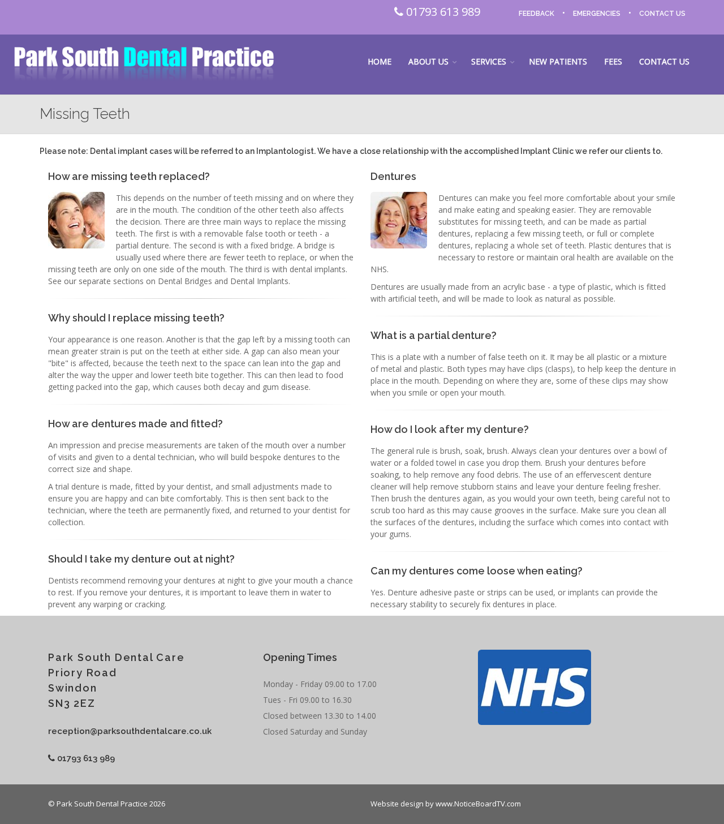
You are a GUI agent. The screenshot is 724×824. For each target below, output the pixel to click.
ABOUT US (428, 61)
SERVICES (488, 61)
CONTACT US (662, 14)
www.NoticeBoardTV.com (478, 804)
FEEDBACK (536, 14)
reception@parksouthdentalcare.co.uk (130, 731)
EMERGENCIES (596, 14)
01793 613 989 (441, 11)
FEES (613, 61)
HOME (379, 61)
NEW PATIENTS (558, 61)
